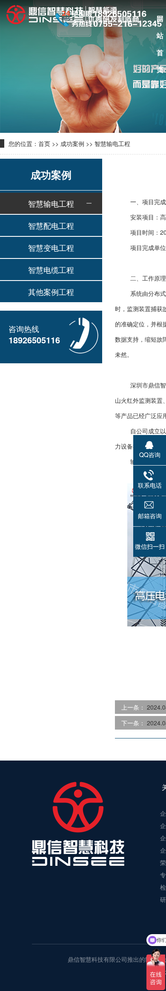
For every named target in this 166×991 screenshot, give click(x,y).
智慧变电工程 (51, 247)
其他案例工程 (51, 291)
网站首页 (160, 20)
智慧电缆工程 (51, 269)
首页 (44, 143)
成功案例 (72, 143)
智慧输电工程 (112, 143)
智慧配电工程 (51, 225)
